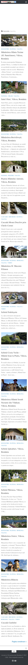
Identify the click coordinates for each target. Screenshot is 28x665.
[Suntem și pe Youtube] (15, 661)
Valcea (19, 49)
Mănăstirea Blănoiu (9, 579)
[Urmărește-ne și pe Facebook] (13, 661)
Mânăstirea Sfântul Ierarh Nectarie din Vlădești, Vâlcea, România (12, 402)
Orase (10, 96)
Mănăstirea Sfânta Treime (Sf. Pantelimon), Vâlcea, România (12, 55)
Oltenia (13, 49)
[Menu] (26, 2)
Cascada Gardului (8, 622)
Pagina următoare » (19, 641)
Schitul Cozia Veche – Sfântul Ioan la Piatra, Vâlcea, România (14, 355)
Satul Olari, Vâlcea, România (13, 99)
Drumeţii (12, 217)
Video (10, 263)
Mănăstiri (5, 49)
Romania (20, 260)
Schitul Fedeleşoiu (9, 312)
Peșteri (11, 175)
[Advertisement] (14, 15)
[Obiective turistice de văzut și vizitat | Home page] (11, 2)
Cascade (4, 217)
